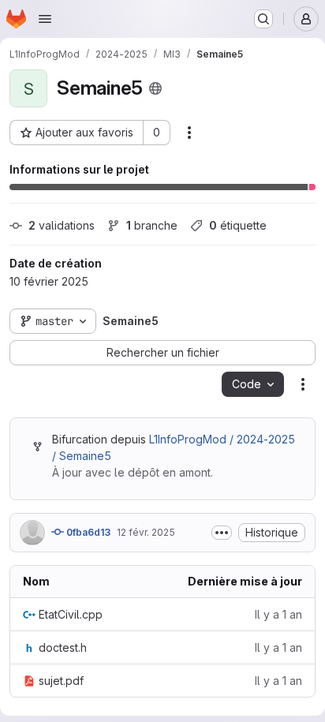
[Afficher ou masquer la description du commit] (221, 533)
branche (151, 225)
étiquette (238, 225)
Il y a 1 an (278, 614)
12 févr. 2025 (146, 532)
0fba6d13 (87, 532)
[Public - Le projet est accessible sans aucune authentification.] (155, 88)
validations (61, 225)
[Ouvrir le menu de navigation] (45, 19)
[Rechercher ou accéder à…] (263, 18)
